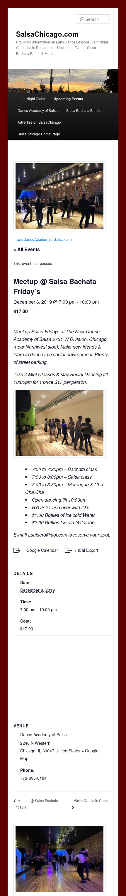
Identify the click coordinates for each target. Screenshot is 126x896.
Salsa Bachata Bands (83, 110)
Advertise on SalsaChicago (39, 122)
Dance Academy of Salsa (38, 110)
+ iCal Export (86, 550)
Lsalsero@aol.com (47, 534)
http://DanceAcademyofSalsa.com (42, 239)
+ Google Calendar (40, 550)
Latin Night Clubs (31, 98)
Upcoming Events (68, 98)
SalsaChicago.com (47, 34)
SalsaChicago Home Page (39, 133)
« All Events (26, 249)
